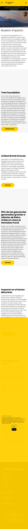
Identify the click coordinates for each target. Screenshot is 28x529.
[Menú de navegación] (2, 3)
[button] (19, 2)
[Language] (23, 2)
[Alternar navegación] (16, 3)
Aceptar (14, 429)
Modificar (14, 426)
